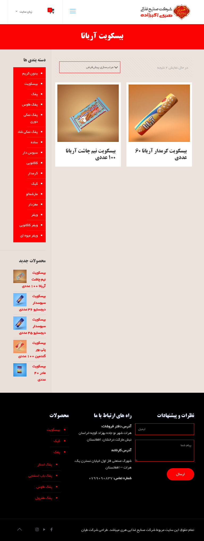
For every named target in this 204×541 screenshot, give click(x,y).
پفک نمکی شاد (28, 132)
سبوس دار (30, 152)
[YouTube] (44, 530)
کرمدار (33, 173)
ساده (34, 142)
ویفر (34, 215)
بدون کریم (30, 73)
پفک (34, 94)
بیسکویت (31, 84)
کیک (34, 183)
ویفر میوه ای (29, 235)
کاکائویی (32, 163)
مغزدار (33, 204)
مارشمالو (32, 194)
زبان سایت (26, 12)
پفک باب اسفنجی (40, 475)
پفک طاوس (30, 104)
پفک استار (44, 464)
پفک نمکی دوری (31, 118)
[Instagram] (37, 530)
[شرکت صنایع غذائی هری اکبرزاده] (164, 12)
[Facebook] (51, 530)
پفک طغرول (43, 498)
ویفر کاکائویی (28, 225)
